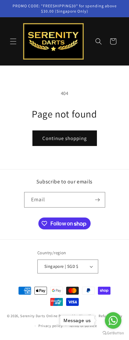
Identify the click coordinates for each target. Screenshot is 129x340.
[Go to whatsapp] (113, 320)
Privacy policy (50, 325)
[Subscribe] (97, 200)
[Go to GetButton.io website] (113, 333)
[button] (13, 41)
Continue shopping (64, 138)
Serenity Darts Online (39, 316)
